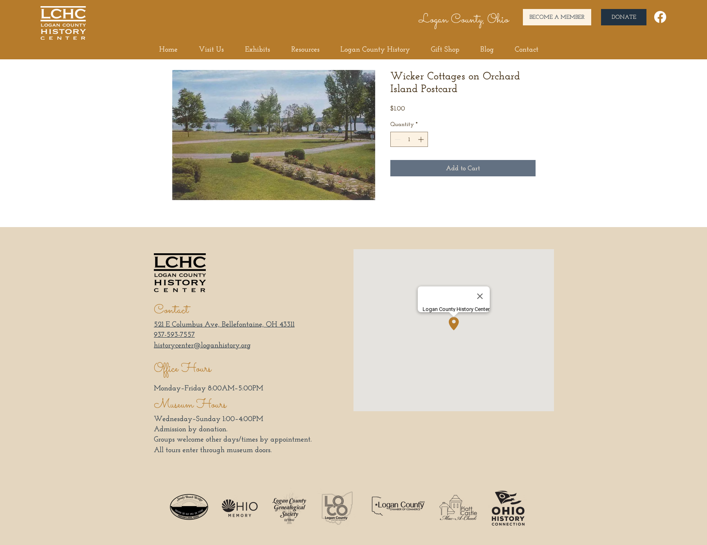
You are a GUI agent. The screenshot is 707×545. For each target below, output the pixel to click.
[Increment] (422, 139)
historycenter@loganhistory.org (202, 344)
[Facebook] (660, 17)
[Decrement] (397, 139)
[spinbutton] (409, 139)
